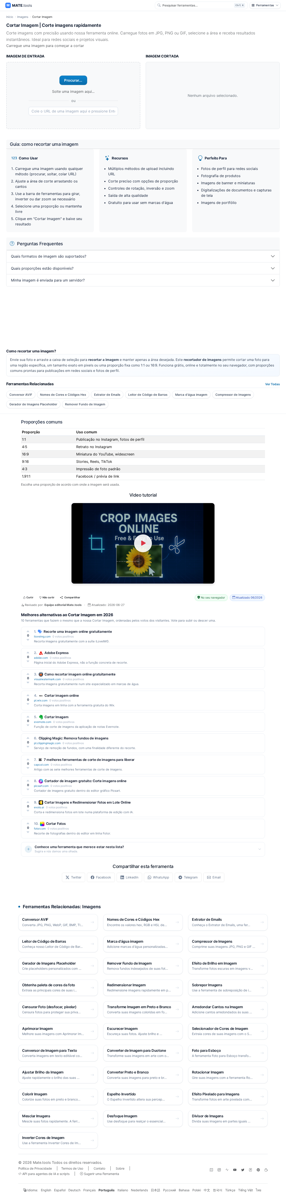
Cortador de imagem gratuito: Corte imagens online (85, 781)
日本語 (155, 1190)
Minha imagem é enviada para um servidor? (48, 280)
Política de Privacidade (35, 1168)
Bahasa (184, 1190)
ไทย (258, 1190)
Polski (196, 1190)
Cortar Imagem (56, 717)
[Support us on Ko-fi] (266, 1170)
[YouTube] (234, 1170)
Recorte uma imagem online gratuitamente (78, 631)
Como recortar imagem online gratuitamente (80, 674)
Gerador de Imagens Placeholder (33, 404)
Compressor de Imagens (233, 394)
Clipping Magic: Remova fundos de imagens (73, 738)
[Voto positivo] (28, 631)
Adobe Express (56, 653)
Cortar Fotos (56, 823)
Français (89, 1190)
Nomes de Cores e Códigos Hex (63, 394)
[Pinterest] (258, 1170)
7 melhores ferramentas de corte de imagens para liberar (89, 760)
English (46, 1190)
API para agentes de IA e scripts (45, 1174)
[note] (250, 1170)
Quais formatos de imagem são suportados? (48, 256)
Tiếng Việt (245, 1190)
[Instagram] (219, 1170)
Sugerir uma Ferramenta (101, 1174)
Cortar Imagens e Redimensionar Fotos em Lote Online (87, 802)
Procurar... (73, 80)
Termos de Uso (72, 1168)
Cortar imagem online (61, 695)
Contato (99, 1168)
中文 (207, 1190)
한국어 (217, 1190)
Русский (169, 1190)
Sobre (120, 1168)
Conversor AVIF (20, 394)
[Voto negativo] (28, 640)
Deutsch (74, 1190)
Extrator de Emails (107, 394)
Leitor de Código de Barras (147, 394)
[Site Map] (211, 1170)
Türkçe (230, 1190)
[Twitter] (242, 1170)
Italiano (123, 1190)
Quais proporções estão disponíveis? (42, 268)
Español (59, 1190)
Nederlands (139, 1190)
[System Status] (227, 1170)
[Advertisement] (140, 317)
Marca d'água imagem (191, 394)
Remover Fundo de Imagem (85, 404)
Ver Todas (272, 384)
